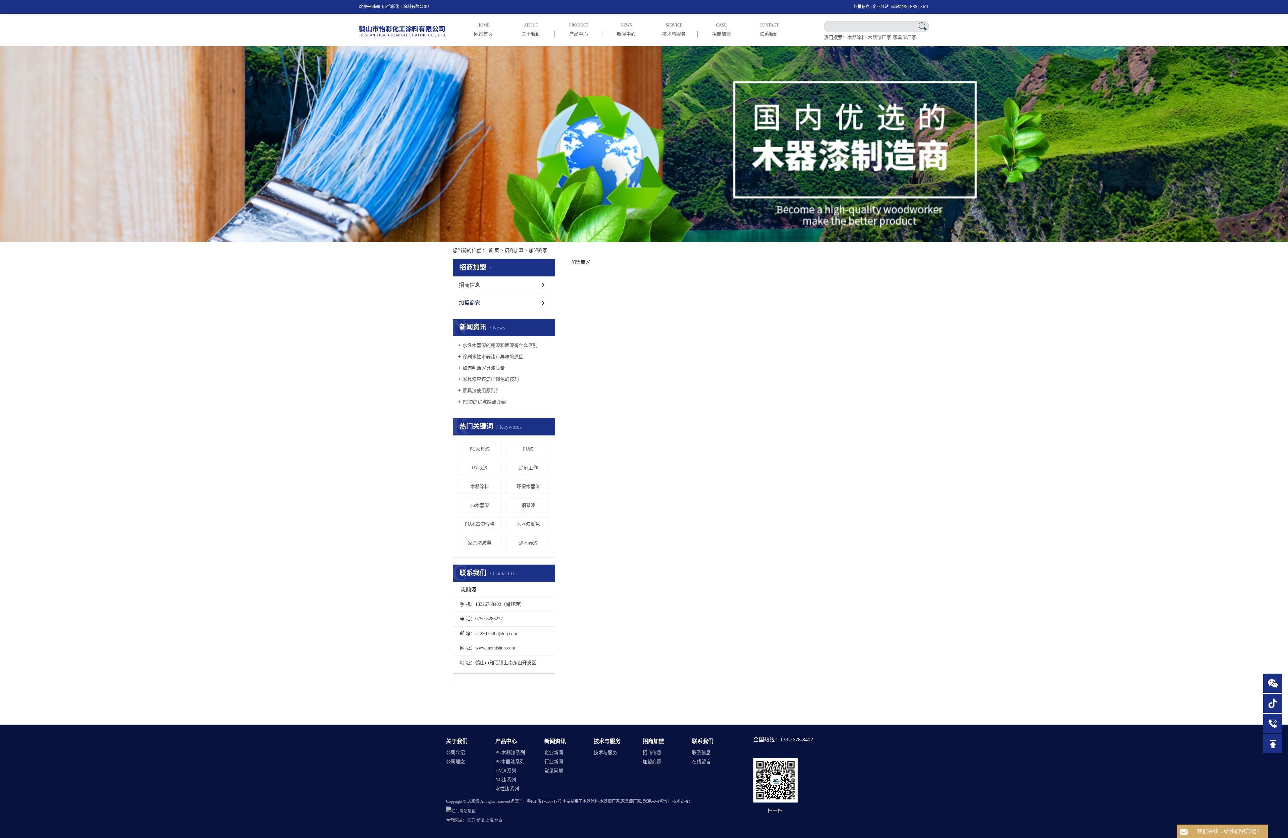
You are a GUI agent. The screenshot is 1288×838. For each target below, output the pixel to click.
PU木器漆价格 (479, 524)
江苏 (471, 820)
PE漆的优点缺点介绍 (484, 402)
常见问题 (553, 770)
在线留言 (701, 761)
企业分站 (880, 6)
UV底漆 (480, 467)
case (721, 30)
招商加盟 (513, 250)
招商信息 (469, 285)
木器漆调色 (528, 524)
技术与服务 (607, 741)
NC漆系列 (505, 779)
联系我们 (702, 741)
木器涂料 (856, 37)
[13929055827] (1272, 723)
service (674, 30)
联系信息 (701, 752)
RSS (913, 6)
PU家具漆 (480, 449)
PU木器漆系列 (510, 752)
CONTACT (769, 30)
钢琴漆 (528, 505)
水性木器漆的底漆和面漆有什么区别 (500, 345)
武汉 (480, 820)
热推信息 (862, 6)
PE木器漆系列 (510, 761)
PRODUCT (578, 30)
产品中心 (506, 741)
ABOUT (531, 30)
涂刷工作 (528, 467)
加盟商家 (469, 303)
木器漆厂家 (879, 37)
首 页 (493, 250)
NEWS (626, 30)
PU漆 (528, 449)
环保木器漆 (528, 486)
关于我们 (457, 741)
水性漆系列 (507, 788)
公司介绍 (455, 752)
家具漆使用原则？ (481, 390)
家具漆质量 (479, 542)
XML (924, 6)
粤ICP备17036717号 (544, 801)
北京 (498, 820)
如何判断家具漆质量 (484, 368)
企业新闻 (553, 752)
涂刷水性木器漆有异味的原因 (493, 356)
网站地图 (899, 6)
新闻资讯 (555, 741)
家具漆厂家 (904, 37)
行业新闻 (553, 761)
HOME (483, 30)
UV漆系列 (505, 770)
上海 (489, 820)
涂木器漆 (528, 542)
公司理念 (455, 761)
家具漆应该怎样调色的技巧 (491, 379)
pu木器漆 (479, 505)
